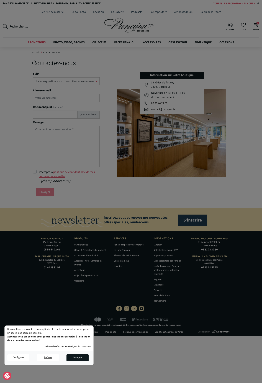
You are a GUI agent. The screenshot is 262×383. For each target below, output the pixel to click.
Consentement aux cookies (7, 376)
